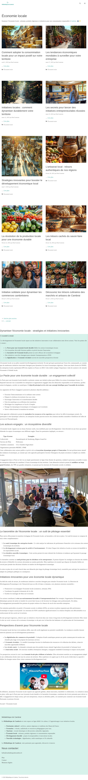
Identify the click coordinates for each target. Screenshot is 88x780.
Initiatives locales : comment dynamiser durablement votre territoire (17, 110)
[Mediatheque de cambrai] (8, 3)
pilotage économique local (52, 569)
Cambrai (73, 21)
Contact (4, 760)
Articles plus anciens (10, 318)
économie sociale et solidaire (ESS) (36, 608)
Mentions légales (7, 762)
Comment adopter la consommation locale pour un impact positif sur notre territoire (22, 55)
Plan (3, 757)
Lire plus (6, 66)
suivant (7, 321)
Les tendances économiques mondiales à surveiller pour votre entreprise (63, 55)
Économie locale (8, 69)
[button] (80, 3)
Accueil (2, 704)
